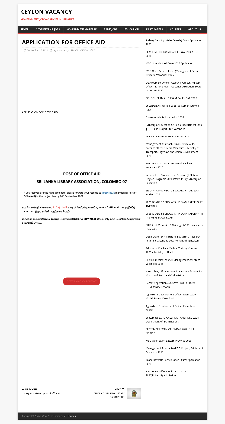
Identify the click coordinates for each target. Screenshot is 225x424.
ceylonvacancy (61, 50)
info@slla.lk (60, 207)
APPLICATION (81, 50)
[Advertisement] (81, 81)
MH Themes (70, 416)
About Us (194, 29)
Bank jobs (110, 29)
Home (24, 29)
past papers (154, 29)
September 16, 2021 (37, 50)
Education (131, 29)
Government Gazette (82, 29)
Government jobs (48, 29)
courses (175, 29)
